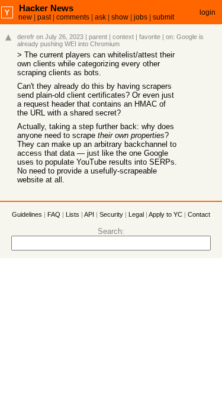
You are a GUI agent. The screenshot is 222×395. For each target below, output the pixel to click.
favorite (149, 36)
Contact (199, 214)
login (207, 12)
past (44, 17)
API (89, 214)
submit (163, 17)
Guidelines (27, 214)
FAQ (53, 214)
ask (100, 17)
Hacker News (46, 8)
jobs (140, 17)
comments (72, 17)
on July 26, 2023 (59, 36)
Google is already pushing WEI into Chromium (110, 40)
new (25, 17)
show (119, 17)
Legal (136, 214)
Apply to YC (165, 214)
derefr (25, 36)
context (123, 36)
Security (111, 214)
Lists (72, 214)
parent (98, 36)
